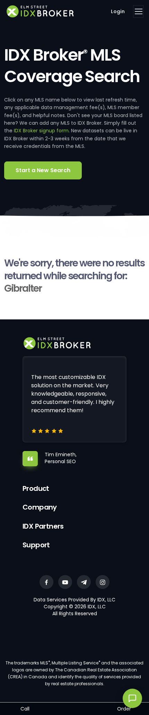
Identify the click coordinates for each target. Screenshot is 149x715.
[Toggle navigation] (138, 11)
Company (40, 507)
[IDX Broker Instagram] (102, 582)
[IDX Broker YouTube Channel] (65, 582)
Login (118, 11)
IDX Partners (43, 526)
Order (124, 708)
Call (24, 708)
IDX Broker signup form (41, 130)
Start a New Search (43, 170)
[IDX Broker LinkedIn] (84, 582)
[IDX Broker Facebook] (46, 582)
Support (36, 545)
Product (36, 488)
